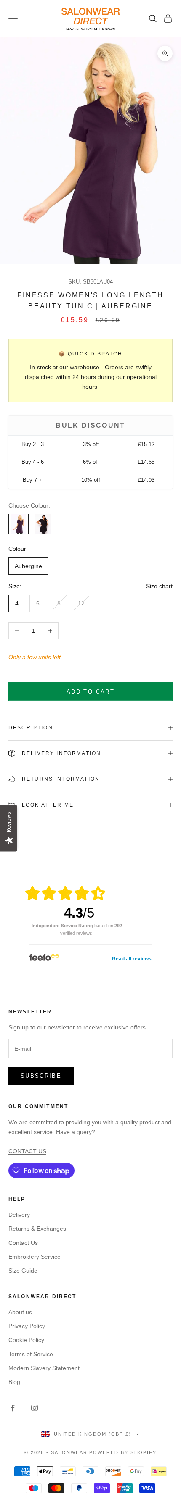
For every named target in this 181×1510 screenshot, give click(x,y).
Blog (14, 1381)
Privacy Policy (26, 1326)
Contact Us (23, 1242)
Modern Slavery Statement (44, 1368)
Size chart (159, 586)
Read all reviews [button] (132, 959)
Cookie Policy (26, 1339)
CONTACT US (27, 1151)
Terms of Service (30, 1354)
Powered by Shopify (123, 1452)
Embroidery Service (34, 1256)
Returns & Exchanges (37, 1228)
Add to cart (90, 692)
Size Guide (22, 1270)
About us (20, 1312)
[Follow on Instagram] (34, 1408)
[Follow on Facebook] (12, 1408)
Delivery (19, 1214)
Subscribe (41, 1076)
